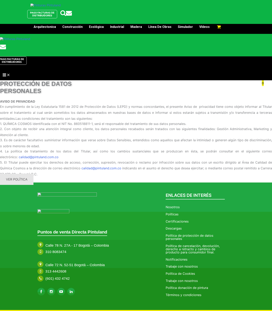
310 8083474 (55, 252)
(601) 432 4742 (57, 278)
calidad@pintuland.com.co (39, 157)
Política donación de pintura (187, 287)
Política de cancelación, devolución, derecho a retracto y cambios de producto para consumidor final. (193, 249)
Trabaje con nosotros (182, 266)
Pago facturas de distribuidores (42, 14)
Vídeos (204, 27)
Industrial (117, 27)
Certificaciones (177, 221)
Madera (136, 27)
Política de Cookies (180, 273)
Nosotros (173, 207)
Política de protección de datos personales (189, 237)
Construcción (72, 27)
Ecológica (96, 27)
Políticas (172, 214)
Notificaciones (176, 259)
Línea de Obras (159, 27)
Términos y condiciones (183, 294)
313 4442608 (55, 271)
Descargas (174, 228)
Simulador (185, 27)
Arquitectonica (45, 27)
